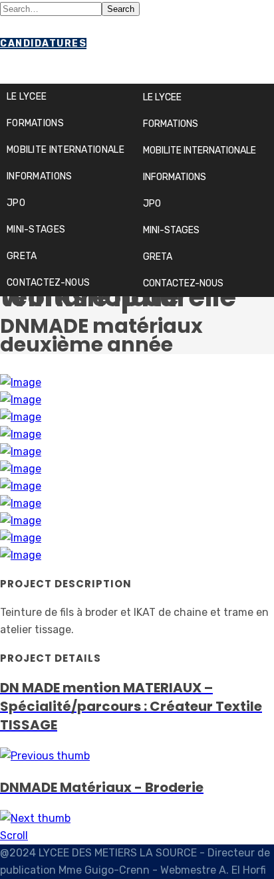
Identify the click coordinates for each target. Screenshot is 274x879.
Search (120, 9)
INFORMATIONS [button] (174, 177)
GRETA (157, 256)
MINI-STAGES (171, 230)
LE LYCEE (162, 97)
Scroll (14, 835)
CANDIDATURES (43, 43)
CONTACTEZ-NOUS (183, 283)
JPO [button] (152, 203)
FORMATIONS (170, 124)
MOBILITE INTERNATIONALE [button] (199, 150)
